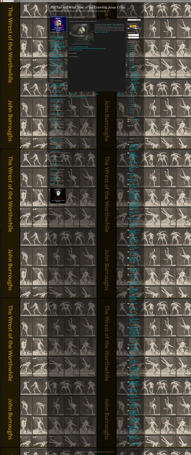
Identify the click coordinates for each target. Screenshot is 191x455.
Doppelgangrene (133, 202)
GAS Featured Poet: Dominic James (133, 187)
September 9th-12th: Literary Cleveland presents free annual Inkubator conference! (134, 147)
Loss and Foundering (55, 104)
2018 (130, 60)
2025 (130, 46)
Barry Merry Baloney (55, 151)
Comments (132, 37)
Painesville (89, 48)
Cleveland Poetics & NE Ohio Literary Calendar (57, 57)
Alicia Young (132, 314)
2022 (130, 52)
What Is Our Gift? (133, 219)
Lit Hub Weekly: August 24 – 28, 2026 (134, 163)
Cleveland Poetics (133, 144)
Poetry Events (102, 48)
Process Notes (132, 407)
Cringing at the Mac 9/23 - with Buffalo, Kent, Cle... (135, 83)
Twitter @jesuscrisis (55, 68)
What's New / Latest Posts (56, 36)
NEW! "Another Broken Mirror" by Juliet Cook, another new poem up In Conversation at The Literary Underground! (134, 196)
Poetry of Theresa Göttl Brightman (133, 282)
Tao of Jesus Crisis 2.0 (55, 70)
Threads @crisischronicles (56, 64)
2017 (130, 62)
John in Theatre (54, 52)
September (133, 71)
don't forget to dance (104, 32)
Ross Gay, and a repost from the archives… (134, 248)
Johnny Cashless (133, 121)
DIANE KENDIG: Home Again (133, 269)
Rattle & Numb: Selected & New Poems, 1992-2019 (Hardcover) (57, 47)
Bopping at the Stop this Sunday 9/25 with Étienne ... (134, 79)
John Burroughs (132, 180)
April (131, 100)
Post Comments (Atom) (81, 97)
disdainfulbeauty (133, 344)
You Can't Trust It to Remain (57, 94)
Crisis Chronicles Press (55, 49)
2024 (130, 48)
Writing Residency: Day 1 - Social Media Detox (134, 385)
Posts (130, 34)
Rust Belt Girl (132, 245)
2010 (130, 112)
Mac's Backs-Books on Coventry (134, 297)
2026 (130, 44)
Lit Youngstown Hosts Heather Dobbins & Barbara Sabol (134, 362)
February (132, 104)
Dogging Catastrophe (55, 90)
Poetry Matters (133, 367)
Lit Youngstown (133, 348)
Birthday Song (132, 169)
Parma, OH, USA (78, 50)
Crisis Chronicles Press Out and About (134, 277)
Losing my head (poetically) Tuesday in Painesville (134, 88)
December (133, 65)
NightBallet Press (133, 303)
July (131, 94)
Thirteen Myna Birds (134, 443)
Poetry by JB (95, 48)
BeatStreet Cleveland (134, 419)
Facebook (52, 61)
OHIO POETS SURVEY (134, 271)
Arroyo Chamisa (133, 251)
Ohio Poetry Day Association (133, 238)
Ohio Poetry (83, 48)
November (133, 67)
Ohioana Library (133, 223)
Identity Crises (53, 172)
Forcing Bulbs (132, 355)
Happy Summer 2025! (134, 292)
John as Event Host (55, 51)
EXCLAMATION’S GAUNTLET (133, 258)
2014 (130, 110)
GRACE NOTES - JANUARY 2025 (133, 299)
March (132, 102)
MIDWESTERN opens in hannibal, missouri (134, 391)
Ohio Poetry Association (56, 54)
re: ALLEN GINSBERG (134, 396)
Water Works (53, 109)
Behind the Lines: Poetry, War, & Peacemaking (133, 412)
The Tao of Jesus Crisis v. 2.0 (133, 436)
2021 (130, 54)
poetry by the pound (134, 399)
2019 (130, 58)
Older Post (120, 94)
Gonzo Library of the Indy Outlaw (134, 231)
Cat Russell (132, 173)
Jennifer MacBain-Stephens (133, 328)
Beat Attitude (53, 117)
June (131, 96)
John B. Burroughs (133, 119)
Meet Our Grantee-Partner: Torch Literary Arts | (134, 309)
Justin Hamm (132, 389)
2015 (130, 108)
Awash (51, 79)
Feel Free (131, 356)
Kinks (78, 48)
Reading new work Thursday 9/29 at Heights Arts (134, 74)
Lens (51, 155)
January (132, 106)
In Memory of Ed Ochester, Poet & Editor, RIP (134, 322)
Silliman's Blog (133, 340)
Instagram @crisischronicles (57, 63)
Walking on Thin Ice (134, 212)
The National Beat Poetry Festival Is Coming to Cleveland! (134, 421)
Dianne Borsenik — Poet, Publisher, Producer (134, 290)
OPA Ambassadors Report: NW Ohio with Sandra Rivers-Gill (133, 156)
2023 (130, 50)
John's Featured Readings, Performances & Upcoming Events (56, 39)
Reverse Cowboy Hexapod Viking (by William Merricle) (133, 431)
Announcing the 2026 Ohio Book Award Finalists (133, 225)
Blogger (112, 452)
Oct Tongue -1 (53, 130)
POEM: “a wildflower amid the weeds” (133, 175)
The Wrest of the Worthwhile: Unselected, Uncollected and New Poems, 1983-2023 (57, 43)
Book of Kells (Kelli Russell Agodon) (134, 382)
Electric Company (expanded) (57, 113)
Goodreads (53, 66)
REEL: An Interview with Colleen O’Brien (134, 261)
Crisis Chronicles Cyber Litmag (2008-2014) (134, 427)
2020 (130, 56)
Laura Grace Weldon (134, 218)
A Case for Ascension (55, 121)
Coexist (131, 265)
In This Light (132, 360)
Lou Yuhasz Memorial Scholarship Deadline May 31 (133, 350)
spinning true (132, 401)
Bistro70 (75, 48)
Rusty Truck (132, 179)
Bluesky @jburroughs (55, 59)
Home (97, 94)
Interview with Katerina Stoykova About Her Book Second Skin (134, 370)
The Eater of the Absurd (56, 147)
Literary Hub (132, 161)
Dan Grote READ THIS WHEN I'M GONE (134, 233)
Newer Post (72, 94)
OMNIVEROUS (132, 395)
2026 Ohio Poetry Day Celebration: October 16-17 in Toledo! (134, 241)
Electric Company (54, 164)
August (132, 92)
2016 (130, 64)
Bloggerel (52, 183)
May (131, 98)
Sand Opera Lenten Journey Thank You (133, 415)
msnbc (130, 315)
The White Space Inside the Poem (133, 405)
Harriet (131, 307)
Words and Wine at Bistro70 (110, 25)
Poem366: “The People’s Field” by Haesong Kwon (134, 377)
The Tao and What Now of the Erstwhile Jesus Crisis (87, 7)
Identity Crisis (53, 168)
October (132, 69)
